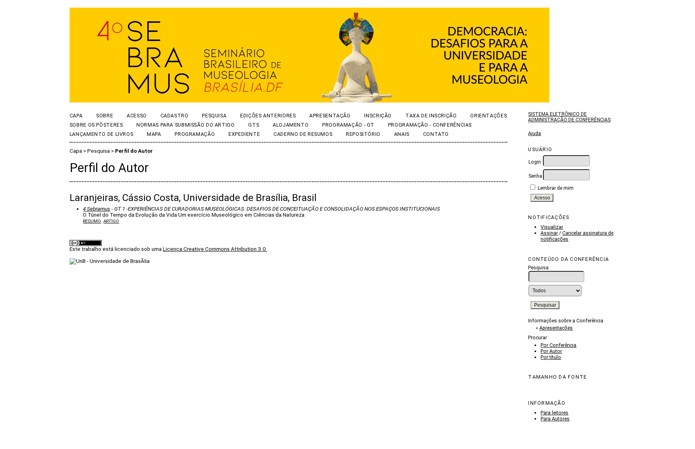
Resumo (92, 221)
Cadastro (174, 116)
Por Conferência (558, 345)
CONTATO (436, 134)
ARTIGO (111, 221)
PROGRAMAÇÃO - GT (348, 125)
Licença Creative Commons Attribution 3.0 (215, 249)
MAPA (154, 134)
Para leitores (554, 413)
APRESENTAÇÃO (330, 116)
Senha (535, 176)
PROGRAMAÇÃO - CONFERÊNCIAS (430, 125)
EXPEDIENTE (244, 134)
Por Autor (551, 351)
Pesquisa (214, 116)
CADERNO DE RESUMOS (302, 134)
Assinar (549, 233)
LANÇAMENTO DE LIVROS (101, 134)
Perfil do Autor (134, 151)
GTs (253, 125)
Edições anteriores (268, 116)
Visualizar (552, 227)
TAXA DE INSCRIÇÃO (431, 116)
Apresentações (556, 328)
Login (534, 162)
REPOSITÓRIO (363, 134)
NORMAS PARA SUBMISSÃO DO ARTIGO (185, 125)
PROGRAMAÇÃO (195, 134)
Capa (76, 116)
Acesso (137, 116)
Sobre (104, 116)
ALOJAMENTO (290, 125)
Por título (551, 357)
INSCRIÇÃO (378, 116)
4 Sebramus (96, 209)
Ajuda (534, 133)
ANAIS (401, 134)
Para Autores (555, 419)
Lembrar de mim (556, 188)
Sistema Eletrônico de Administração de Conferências (569, 117)
